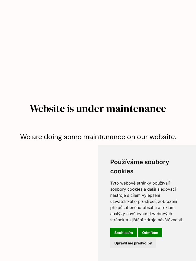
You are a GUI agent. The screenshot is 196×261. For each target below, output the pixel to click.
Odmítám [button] (150, 232)
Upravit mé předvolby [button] (133, 243)
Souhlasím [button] (123, 232)
